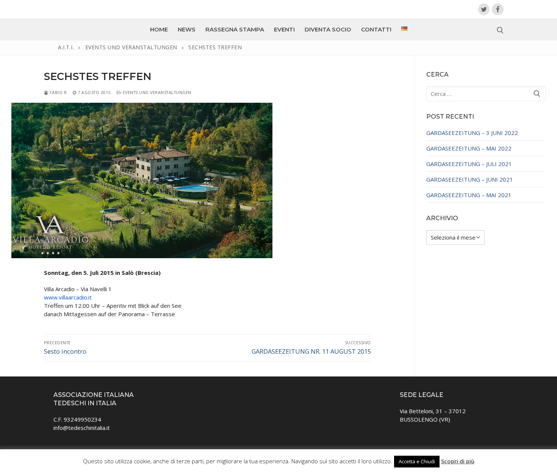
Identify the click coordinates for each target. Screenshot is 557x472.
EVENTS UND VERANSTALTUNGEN (156, 92)
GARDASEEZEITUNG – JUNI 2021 (469, 179)
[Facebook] (498, 9)
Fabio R (57, 92)
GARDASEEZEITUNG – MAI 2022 (469, 148)
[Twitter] (484, 9)
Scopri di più (457, 461)
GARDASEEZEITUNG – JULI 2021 (469, 164)
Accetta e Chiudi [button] (417, 461)
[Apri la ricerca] (500, 30)
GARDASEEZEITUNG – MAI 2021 (469, 195)
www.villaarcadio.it (68, 297)
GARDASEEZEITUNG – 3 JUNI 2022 (472, 132)
